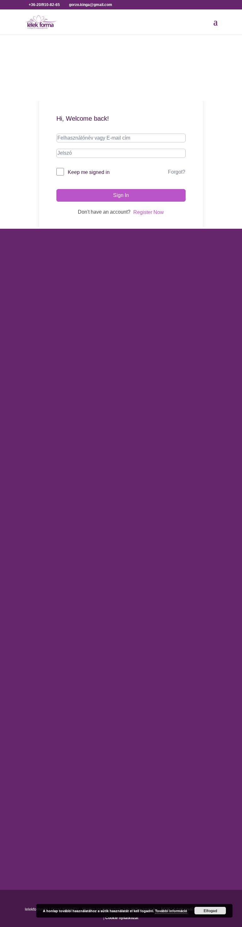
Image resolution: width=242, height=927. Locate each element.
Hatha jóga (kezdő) (45, 429)
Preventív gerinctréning (50, 626)
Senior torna (38, 637)
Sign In (121, 195)
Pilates (32, 604)
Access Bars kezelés (47, 714)
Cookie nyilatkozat (121, 918)
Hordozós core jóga (46, 407)
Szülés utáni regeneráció (52, 648)
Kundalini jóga (40, 440)
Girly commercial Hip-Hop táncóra (62, 540)
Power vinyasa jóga (46, 451)
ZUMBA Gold (39, 670)
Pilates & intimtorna (46, 615)
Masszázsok (38, 748)
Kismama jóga (40, 418)
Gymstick (34, 551)
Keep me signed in (89, 172)
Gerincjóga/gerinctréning (51, 396)
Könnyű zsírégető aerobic (52, 562)
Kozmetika (36, 737)
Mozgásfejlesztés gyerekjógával (60, 573)
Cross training (39, 529)
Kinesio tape (38, 725)
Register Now (148, 212)
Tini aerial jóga (40, 474)
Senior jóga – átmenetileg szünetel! (63, 463)
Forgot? (176, 172)
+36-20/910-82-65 (54, 318)
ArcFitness (36, 518)
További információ (171, 910)
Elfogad (210, 910)
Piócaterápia (38, 759)
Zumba (32, 659)
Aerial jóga (36, 385)
